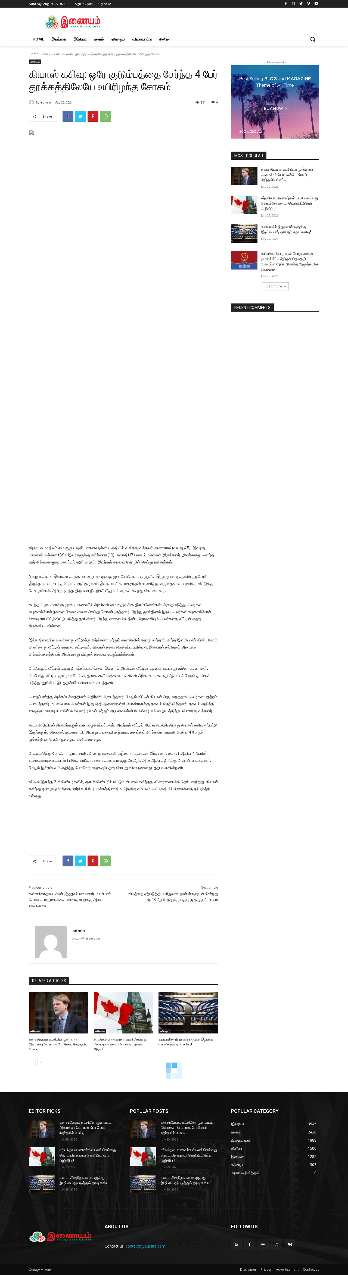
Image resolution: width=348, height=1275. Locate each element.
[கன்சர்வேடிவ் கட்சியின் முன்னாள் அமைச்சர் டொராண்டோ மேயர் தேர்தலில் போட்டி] (58, 1012)
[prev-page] (32, 1062)
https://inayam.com (86, 938)
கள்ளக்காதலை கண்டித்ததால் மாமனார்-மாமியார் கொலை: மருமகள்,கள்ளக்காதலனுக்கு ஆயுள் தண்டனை (70, 899)
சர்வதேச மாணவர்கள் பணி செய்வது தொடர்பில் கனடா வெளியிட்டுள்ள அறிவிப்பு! (120, 1044)
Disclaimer (248, 1269)
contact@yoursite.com (145, 1246)
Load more (273, 286)
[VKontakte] (290, 1244)
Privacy (266, 1269)
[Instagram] (293, 4)
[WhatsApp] (105, 116)
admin (45, 102)
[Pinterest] (93, 116)
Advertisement (287, 1269)
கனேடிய (47, 54)
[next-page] (41, 1062)
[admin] (32, 102)
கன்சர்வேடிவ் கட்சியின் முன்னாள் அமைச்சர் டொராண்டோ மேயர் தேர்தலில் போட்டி (58, 1044)
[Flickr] (263, 1244)
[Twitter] (301, 4)
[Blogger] (236, 1244)
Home (33, 54)
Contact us (311, 1269)
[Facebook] (286, 4)
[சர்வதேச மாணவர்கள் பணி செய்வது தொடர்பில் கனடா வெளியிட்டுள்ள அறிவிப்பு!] (123, 1012)
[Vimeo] (308, 4)
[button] (312, 39)
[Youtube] (316, 4)
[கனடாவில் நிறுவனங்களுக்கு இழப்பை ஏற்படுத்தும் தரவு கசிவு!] (188, 1012)
